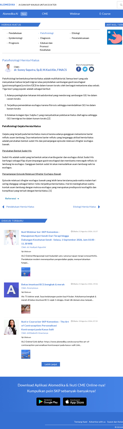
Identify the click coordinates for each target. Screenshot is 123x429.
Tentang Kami (80, 421)
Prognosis (14, 42)
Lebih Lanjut (51, 364)
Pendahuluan (15, 33)
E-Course (105, 13)
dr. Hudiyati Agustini (36, 247)
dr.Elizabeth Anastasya (37, 333)
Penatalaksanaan (80, 37)
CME (45, 13)
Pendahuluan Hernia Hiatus (20, 206)
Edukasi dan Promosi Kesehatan (46, 46)
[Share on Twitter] (85, 69)
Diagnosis (45, 37)
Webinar (75, 13)
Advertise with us (97, 421)
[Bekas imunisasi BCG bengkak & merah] (11, 296)
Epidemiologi (15, 37)
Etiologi (76, 33)
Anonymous (32, 288)
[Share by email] (91, 69)
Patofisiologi (47, 33)
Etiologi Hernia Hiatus (84, 206)
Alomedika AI (10, 13)
